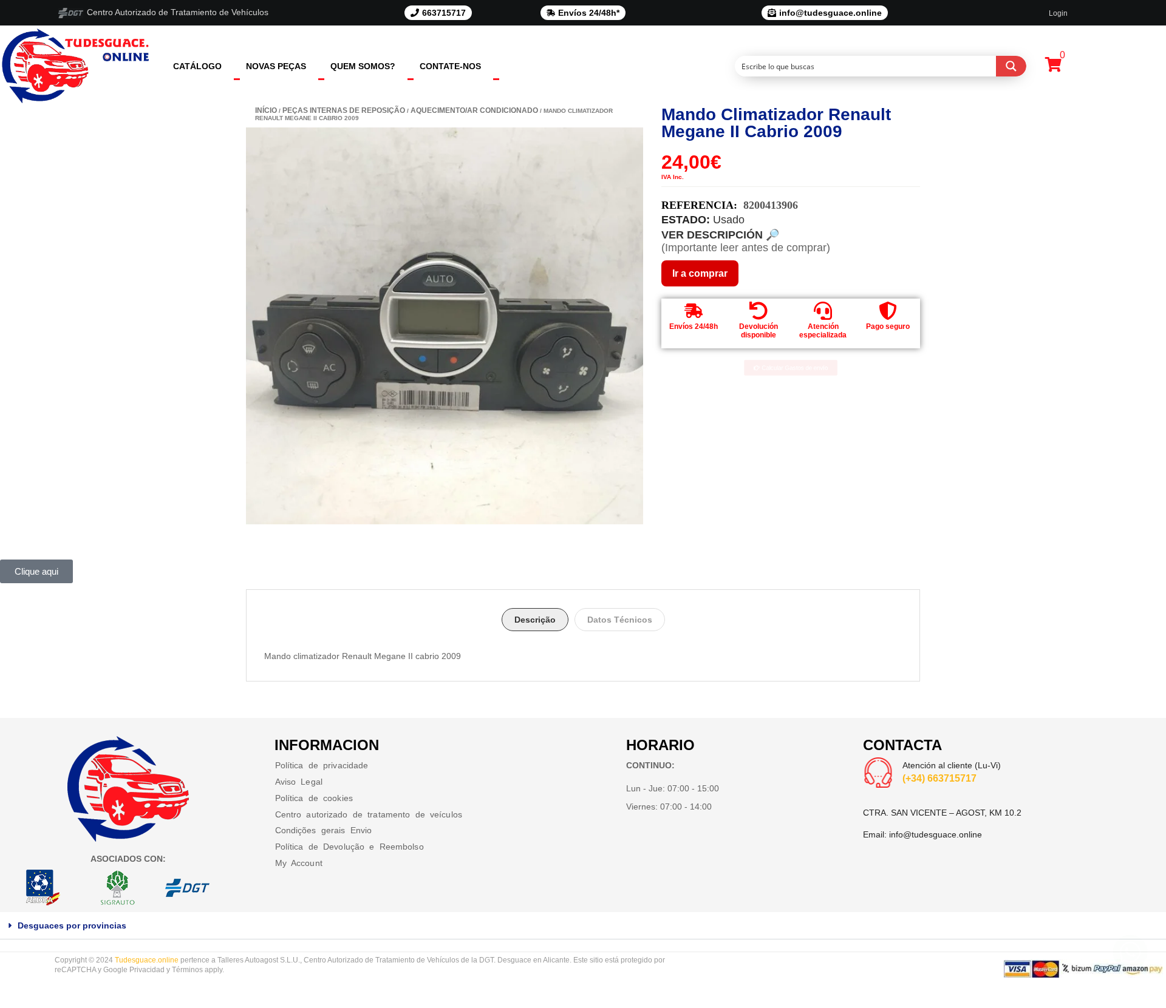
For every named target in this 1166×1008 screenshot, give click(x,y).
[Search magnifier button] (1011, 66)
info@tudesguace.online (935, 834)
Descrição (535, 619)
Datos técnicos (619, 619)
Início (266, 110)
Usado (729, 220)
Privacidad (147, 970)
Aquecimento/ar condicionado (474, 110)
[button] (583, 925)
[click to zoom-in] (444, 325)
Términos (187, 970)
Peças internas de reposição (343, 110)
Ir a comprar (700, 273)
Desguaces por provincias (72, 925)
